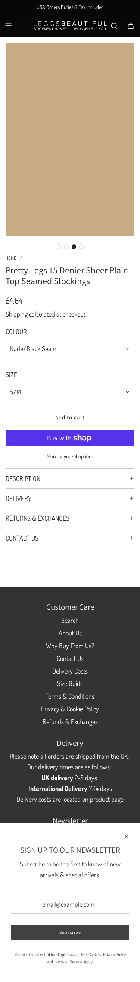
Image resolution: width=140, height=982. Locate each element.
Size (11, 374)
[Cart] (130, 26)
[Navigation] (8, 26)
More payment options (70, 456)
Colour (16, 331)
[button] (59, 246)
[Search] (114, 26)
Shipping (17, 314)
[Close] (126, 836)
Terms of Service (68, 961)
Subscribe (70, 932)
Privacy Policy (114, 954)
